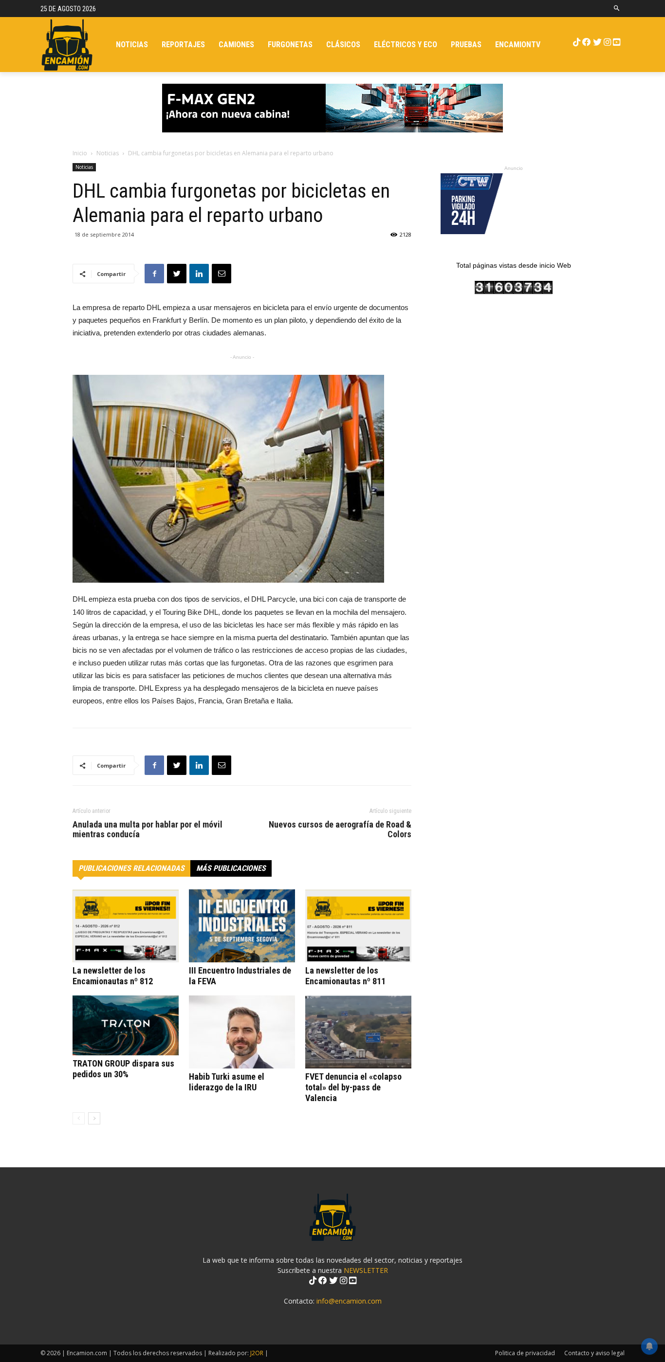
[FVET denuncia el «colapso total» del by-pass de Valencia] (358, 1031)
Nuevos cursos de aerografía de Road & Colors (340, 829)
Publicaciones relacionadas (131, 868)
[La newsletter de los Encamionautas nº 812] (126, 925)
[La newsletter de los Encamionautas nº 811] (358, 925)
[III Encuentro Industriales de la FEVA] (242, 925)
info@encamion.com (349, 1301)
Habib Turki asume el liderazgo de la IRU (226, 1081)
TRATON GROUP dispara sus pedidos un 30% (123, 1068)
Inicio (80, 153)
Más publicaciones (231, 868)
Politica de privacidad (525, 1353)
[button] (617, 8)
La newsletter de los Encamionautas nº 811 (345, 975)
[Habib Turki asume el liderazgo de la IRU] (242, 1031)
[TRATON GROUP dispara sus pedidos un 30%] (126, 1025)
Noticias (107, 153)
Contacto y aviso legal (594, 1353)
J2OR (256, 1353)
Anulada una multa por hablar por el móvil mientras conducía (147, 829)
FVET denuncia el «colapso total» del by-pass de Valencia (353, 1087)
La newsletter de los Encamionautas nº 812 (113, 975)
